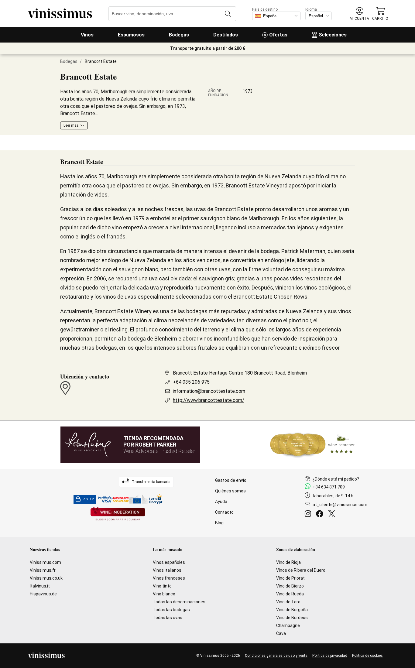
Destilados (225, 35)
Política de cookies (367, 655)
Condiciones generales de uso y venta (276, 655)
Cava (281, 633)
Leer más (71, 125)
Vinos (87, 35)
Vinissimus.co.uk (46, 578)
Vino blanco (164, 593)
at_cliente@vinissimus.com (340, 504)
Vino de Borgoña (292, 609)
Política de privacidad (329, 655)
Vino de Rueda (290, 593)
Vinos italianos (167, 570)
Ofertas (278, 35)
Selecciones (333, 35)
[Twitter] (333, 515)
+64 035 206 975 (191, 382)
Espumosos (131, 35)
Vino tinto (162, 586)
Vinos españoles (169, 562)
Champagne (288, 625)
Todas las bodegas (171, 609)
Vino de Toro (288, 601)
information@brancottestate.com (209, 391)
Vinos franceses (169, 578)
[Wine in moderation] (118, 514)
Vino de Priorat (290, 578)
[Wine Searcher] (312, 444)
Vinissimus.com (45, 562)
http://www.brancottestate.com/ (208, 400)
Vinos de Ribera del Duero (300, 570)
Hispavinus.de (43, 593)
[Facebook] (321, 515)
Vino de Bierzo (290, 586)
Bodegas (179, 35)
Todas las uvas (167, 617)
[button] (359, 14)
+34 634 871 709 (329, 487)
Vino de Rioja (288, 562)
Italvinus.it (40, 586)
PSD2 (88, 499)
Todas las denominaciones (179, 601)
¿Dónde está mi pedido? (336, 479)
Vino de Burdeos (292, 617)
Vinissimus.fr (43, 570)
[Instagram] (309, 515)
